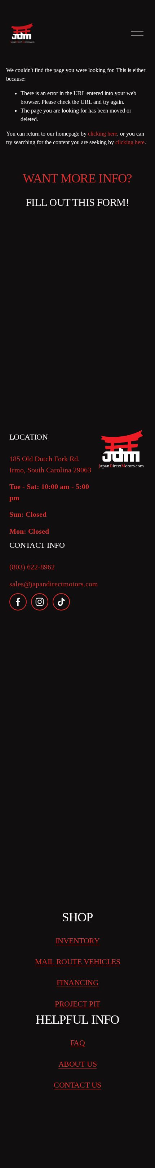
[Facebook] (18, 602)
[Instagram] (39, 602)
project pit (77, 1003)
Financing (78, 982)
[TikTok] (61, 602)
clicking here (102, 134)
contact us (77, 1084)
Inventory (78, 940)
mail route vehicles (77, 961)
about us (77, 1063)
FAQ (77, 1042)
